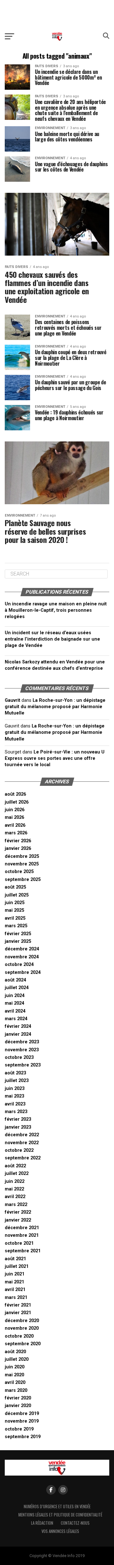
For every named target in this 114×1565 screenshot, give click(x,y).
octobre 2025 (19, 871)
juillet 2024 (16, 987)
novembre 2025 (22, 864)
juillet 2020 (16, 1359)
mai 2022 (14, 1189)
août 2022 (15, 1166)
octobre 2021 (19, 1243)
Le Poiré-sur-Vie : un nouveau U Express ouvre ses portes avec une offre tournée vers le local (54, 758)
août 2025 (15, 887)
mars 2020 (16, 1390)
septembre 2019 (23, 1436)
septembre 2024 (23, 972)
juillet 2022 (16, 1173)
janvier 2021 (18, 1312)
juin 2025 (14, 902)
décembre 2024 (22, 949)
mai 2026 (14, 817)
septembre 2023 (23, 1065)
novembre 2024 (22, 957)
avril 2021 (15, 1289)
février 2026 (18, 841)
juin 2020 (14, 1367)
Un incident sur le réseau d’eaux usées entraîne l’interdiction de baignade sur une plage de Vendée (52, 639)
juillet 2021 (16, 1266)
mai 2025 (14, 910)
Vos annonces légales (60, 1531)
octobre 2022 (19, 1150)
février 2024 (18, 1026)
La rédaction (42, 1523)
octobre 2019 (19, 1429)
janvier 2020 (18, 1405)
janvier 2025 (18, 941)
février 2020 (18, 1398)
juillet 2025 (16, 895)
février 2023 (18, 1119)
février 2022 (18, 1212)
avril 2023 (15, 1104)
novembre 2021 (22, 1235)
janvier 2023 (18, 1127)
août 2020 (15, 1351)
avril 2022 (15, 1196)
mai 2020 (14, 1375)
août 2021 (15, 1259)
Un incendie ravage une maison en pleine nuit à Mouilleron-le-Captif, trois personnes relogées (56, 610)
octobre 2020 (19, 1336)
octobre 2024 (19, 964)
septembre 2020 (23, 1344)
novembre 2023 (22, 1050)
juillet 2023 (16, 1080)
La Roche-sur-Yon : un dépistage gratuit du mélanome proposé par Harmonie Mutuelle (55, 707)
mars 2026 (16, 833)
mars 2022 (16, 1204)
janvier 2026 (18, 848)
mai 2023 (14, 1096)
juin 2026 (14, 809)
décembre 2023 (22, 1042)
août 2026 (15, 794)
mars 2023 (16, 1111)
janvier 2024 (18, 1034)
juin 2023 (14, 1088)
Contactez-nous (75, 1523)
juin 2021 (14, 1274)
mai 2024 (14, 1003)
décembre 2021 (22, 1227)
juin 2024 (14, 995)
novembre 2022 (22, 1142)
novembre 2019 (22, 1421)
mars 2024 (16, 1018)
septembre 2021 (23, 1251)
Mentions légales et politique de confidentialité (60, 1515)
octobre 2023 (19, 1057)
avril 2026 (15, 825)
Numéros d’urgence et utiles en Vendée (57, 1506)
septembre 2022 (23, 1158)
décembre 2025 (22, 856)
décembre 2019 (22, 1413)
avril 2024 (15, 1011)
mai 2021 (14, 1282)
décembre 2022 (22, 1135)
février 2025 (18, 933)
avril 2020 (15, 1382)
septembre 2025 (23, 879)
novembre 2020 (22, 1328)
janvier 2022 (18, 1220)
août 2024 (15, 980)
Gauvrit (12, 700)
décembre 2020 (22, 1320)
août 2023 (15, 1073)
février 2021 (18, 1305)
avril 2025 (15, 918)
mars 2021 (16, 1297)
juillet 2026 (16, 802)
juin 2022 (14, 1181)
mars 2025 (16, 926)
